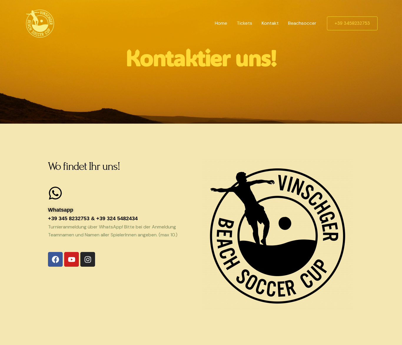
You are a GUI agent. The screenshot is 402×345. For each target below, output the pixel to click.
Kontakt (270, 23)
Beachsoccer (302, 23)
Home (221, 23)
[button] (352, 23)
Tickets (244, 23)
